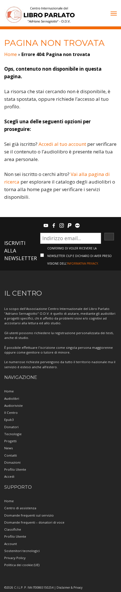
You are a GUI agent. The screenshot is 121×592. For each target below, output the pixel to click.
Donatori (11, 427)
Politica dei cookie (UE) (21, 565)
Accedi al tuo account (62, 144)
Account (10, 544)
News (8, 448)
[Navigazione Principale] (114, 14)
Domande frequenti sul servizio (29, 515)
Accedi (9, 476)
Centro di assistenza (20, 508)
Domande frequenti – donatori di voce (34, 522)
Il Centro (11, 412)
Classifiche (12, 529)
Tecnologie (13, 434)
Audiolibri (11, 398)
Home (10, 54)
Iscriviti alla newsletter (20, 251)
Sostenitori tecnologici (22, 551)
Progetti (10, 441)
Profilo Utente (15, 469)
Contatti (10, 455)
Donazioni (12, 462)
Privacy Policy (15, 558)
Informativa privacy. (83, 263)
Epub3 (9, 419)
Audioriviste (13, 405)
